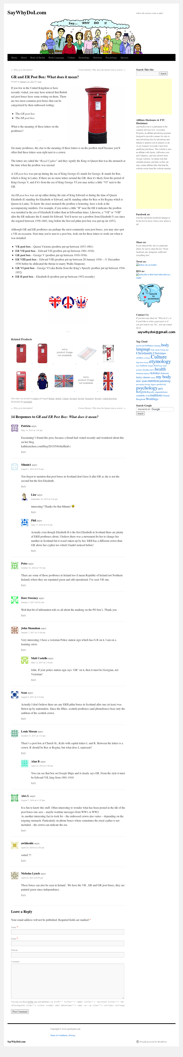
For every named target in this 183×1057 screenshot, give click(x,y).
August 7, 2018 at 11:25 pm (33, 800)
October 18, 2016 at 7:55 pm (33, 567)
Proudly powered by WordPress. (153, 1041)
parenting (165, 381)
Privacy (72, 1035)
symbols (140, 395)
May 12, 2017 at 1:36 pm (42, 662)
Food (156, 365)
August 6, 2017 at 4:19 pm (32, 696)
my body (163, 376)
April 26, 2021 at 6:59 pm (32, 877)
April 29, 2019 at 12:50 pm (32, 847)
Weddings (152, 399)
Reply (23, 451)
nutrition (153, 381)
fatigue (150, 365)
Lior (39, 81)
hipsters (147, 373)
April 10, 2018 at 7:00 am (42, 765)
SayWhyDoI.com (27, 12)
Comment (15, 961)
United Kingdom (109, 398)
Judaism (165, 373)
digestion (139, 362)
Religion (141, 392)
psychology (146, 387)
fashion (143, 365)
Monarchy (89, 398)
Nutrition (97, 57)
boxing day (164, 350)
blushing (157, 345)
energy (146, 362)
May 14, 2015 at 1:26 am (31, 430)
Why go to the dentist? (22, 69)
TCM (147, 395)
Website (14, 950)
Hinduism (140, 373)
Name (13, 927)
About (24, 57)
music (153, 377)
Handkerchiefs (148, 370)
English (81, 398)
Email (13, 938)
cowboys (147, 358)
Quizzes (124, 57)
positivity (161, 384)
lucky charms (143, 377)
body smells (155, 350)
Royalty (98, 398)
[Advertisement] (154, 97)
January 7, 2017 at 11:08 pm (33, 632)
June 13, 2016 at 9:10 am (41, 524)
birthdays (149, 345)
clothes (139, 357)
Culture (71, 57)
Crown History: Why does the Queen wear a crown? (101, 69)
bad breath (140, 345)
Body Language (56, 57)
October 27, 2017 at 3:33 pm (33, 735)
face (138, 365)
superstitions (161, 392)
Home (14, 57)
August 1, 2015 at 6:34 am (32, 468)
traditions (156, 395)
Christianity (144, 352)
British (58, 398)
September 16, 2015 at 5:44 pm (44, 499)
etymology (160, 360)
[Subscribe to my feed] (147, 274)
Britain (52, 398)
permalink (28, 401)
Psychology (111, 57)
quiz (160, 388)
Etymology (84, 57)
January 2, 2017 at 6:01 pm (32, 602)
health (160, 369)
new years (141, 381)
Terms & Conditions (59, 1035)
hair (160, 365)
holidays (155, 373)
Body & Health (37, 57)
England (73, 398)
